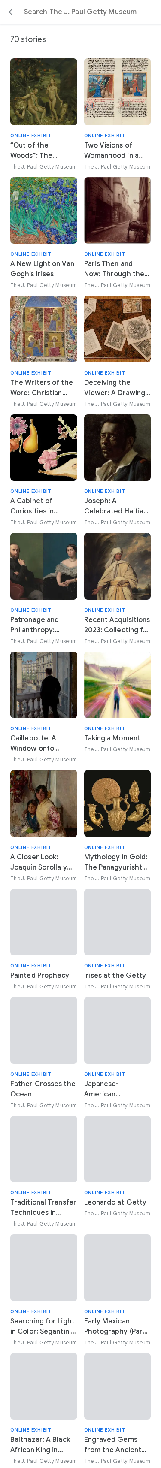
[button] (12, 12)
